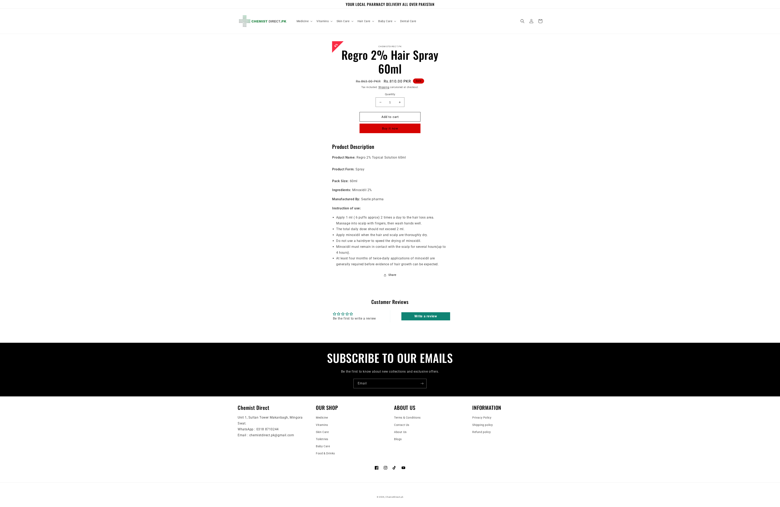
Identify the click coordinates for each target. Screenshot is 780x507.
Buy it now (390, 128)
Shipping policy (482, 424)
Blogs (398, 439)
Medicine (322, 417)
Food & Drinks (325, 453)
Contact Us (401, 424)
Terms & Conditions (407, 417)
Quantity (390, 94)
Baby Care (323, 446)
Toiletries (322, 439)
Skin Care (322, 432)
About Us (400, 432)
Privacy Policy (481, 417)
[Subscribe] (421, 383)
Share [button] (392, 274)
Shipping (383, 87)
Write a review (425, 316)
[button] (304, 21)
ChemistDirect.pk (394, 497)
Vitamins (322, 424)
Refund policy (481, 432)
